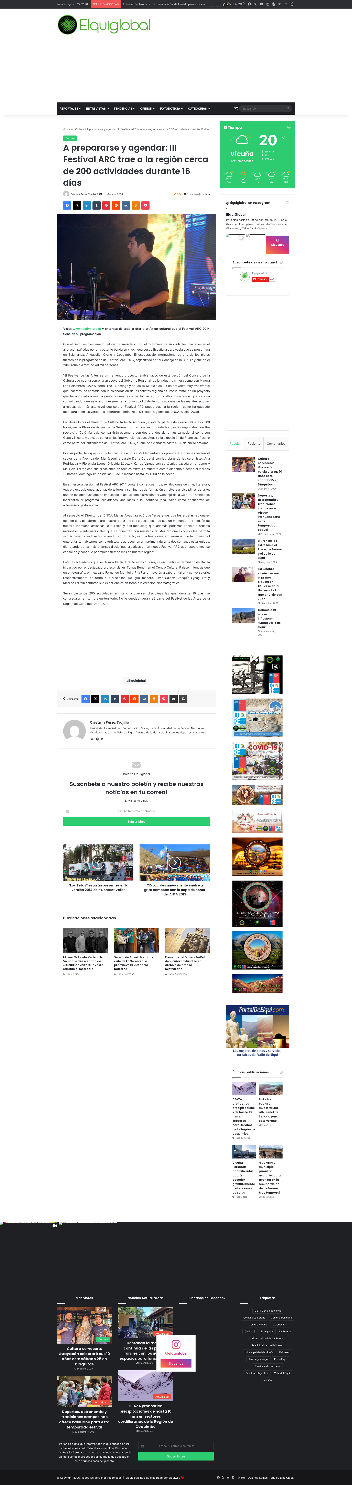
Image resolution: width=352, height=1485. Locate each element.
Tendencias (123, 108)
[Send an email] (100, 194)
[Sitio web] (92, 739)
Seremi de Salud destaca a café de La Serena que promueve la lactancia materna (134, 963)
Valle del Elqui (282, 1373)
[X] (77, 205)
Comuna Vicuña (258, 1324)
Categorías (197, 108)
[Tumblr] (96, 205)
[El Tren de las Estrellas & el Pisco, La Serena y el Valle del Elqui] (243, 546)
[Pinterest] (106, 205)
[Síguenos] (176, 1346)
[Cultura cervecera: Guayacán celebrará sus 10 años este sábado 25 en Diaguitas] (243, 464)
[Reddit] (116, 205)
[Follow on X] (97, 194)
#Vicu (245, 228)
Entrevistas (96, 108)
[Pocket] (145, 205)
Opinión (146, 108)
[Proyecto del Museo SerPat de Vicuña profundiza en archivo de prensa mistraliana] (187, 940)
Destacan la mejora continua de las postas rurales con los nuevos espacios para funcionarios (146, 1350)
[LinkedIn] (87, 205)
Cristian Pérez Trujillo (83, 194)
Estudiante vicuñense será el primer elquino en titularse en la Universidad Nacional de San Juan (270, 584)
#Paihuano (232, 228)
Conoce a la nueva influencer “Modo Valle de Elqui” (269, 618)
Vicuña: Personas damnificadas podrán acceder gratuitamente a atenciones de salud (177, 4)
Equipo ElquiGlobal (282, 1477)
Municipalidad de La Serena (268, 1338)
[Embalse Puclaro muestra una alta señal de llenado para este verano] (271, 1088)
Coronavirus (280, 1324)
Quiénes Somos (258, 1477)
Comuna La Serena (254, 1317)
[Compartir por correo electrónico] (173, 699)
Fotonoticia (170, 108)
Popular (235, 443)
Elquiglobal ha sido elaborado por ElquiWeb (153, 1477)
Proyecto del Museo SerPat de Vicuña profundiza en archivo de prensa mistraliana (185, 963)
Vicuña (268, 1380)
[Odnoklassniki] (136, 205)
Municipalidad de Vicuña (259, 1352)
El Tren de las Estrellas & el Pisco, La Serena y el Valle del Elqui (270, 549)
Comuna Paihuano (281, 1317)
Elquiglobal (137, 681)
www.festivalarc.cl (87, 329)
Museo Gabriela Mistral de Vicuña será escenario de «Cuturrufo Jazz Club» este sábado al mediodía (83, 963)
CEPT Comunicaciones (268, 1310)
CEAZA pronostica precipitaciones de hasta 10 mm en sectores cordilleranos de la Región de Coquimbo (145, 1416)
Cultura (79, 129)
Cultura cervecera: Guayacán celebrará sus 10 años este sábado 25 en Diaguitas (270, 471)
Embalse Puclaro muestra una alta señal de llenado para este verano (268, 1110)
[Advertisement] (176, 71)
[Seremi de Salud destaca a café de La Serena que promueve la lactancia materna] (136, 940)
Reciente (254, 443)
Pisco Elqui (280, 1359)
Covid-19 (250, 1331)
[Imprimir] (183, 699)
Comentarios (276, 443)
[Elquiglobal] (104, 25)
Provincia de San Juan (267, 1366)
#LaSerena (260, 228)
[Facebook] (67, 205)
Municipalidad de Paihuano (267, 1345)
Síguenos (277, 244)
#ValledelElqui (235, 224)
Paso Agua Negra (258, 1359)
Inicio (69, 129)
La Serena (285, 1331)
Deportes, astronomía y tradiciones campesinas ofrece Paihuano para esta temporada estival (84, 1419)
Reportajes (69, 108)
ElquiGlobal (236, 214)
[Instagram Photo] (256, 243)
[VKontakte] (126, 205)
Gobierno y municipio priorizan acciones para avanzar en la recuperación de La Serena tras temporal (270, 1178)
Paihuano (284, 1352)
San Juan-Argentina (256, 1373)
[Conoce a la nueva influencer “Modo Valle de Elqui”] (243, 615)
